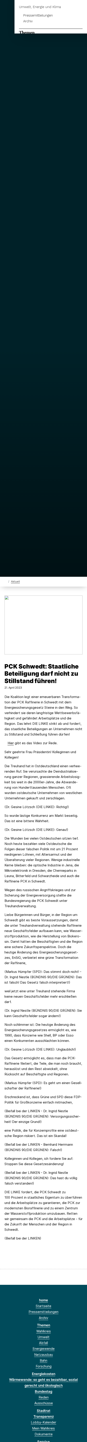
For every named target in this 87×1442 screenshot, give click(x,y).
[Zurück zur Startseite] (5, 581)
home (43, 1300)
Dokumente (44, 1434)
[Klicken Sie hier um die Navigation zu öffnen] (80, 7)
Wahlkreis (43, 1331)
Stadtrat (43, 1411)
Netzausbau (43, 1354)
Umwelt (43, 1337)
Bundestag (43, 1391)
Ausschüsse (43, 1403)
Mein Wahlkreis (43, 1428)
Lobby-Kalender (43, 1422)
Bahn (43, 1360)
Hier (11, 743)
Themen (27, 32)
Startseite (43, 1306)
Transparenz (43, 1416)
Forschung (44, 1366)
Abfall (43, 1343)
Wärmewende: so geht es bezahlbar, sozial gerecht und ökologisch (43, 1382)
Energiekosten (43, 1374)
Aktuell (15, 581)
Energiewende (44, 1348)
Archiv (28, 21)
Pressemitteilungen (38, 15)
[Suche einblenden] (67, 7)
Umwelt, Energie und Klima (40, 7)
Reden (44, 1397)
